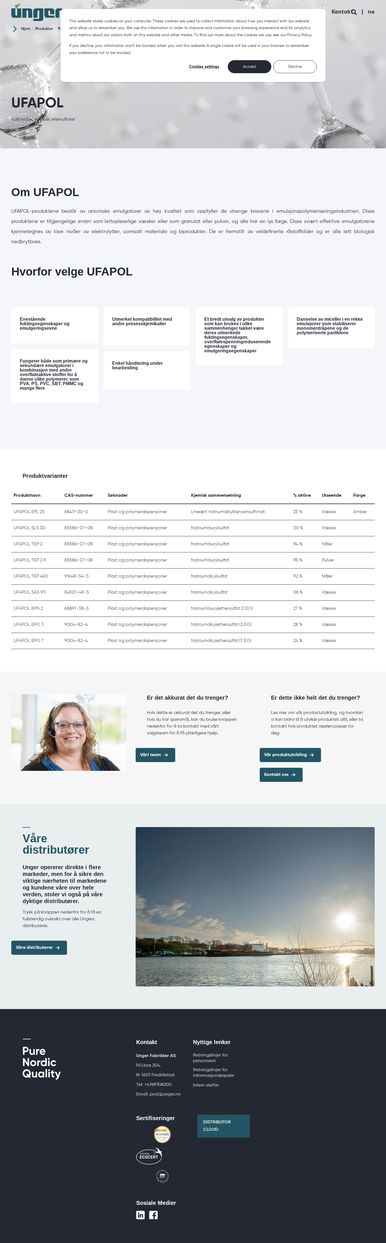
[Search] (354, 12)
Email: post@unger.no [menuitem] (158, 1094)
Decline (295, 67)
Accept (249, 67)
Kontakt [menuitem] (146, 1042)
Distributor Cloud (217, 1126)
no (371, 12)
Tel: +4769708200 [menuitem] (154, 1085)
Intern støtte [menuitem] (205, 1085)
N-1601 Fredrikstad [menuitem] (155, 1075)
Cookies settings (204, 67)
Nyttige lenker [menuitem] (212, 1042)
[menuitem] (156, 1056)
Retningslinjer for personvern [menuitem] (210, 1058)
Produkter (44, 29)
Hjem (26, 29)
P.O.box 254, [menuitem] (148, 1065)
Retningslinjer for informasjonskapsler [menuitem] (213, 1073)
